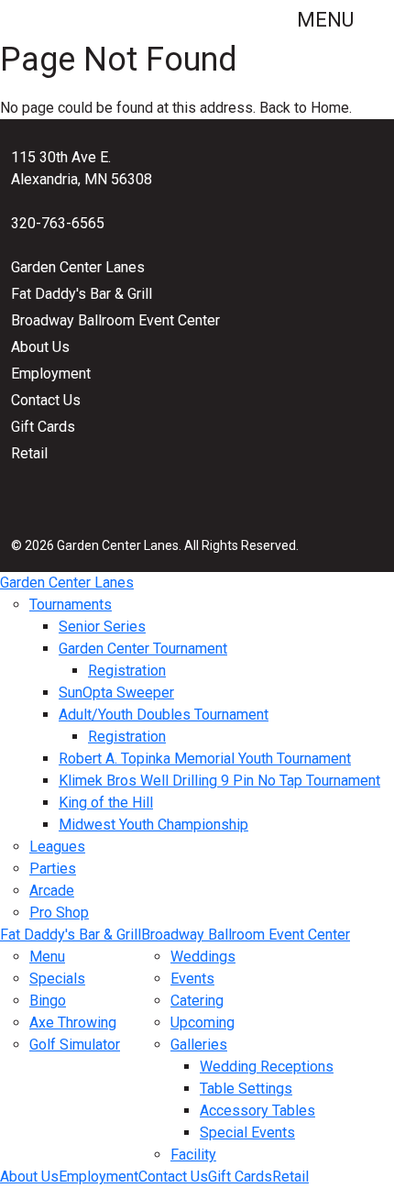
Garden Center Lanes (78, 267)
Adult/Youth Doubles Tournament (163, 714)
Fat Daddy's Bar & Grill (81, 293)
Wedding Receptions (267, 1066)
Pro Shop (59, 912)
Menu (327, 19)
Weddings (202, 956)
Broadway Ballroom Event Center (115, 320)
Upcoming (202, 1022)
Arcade (51, 890)
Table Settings (246, 1088)
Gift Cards (43, 426)
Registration (127, 670)
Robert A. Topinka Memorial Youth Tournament (205, 758)
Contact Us (46, 400)
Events (192, 978)
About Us (40, 347)
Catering (197, 1000)
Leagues (57, 846)
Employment (51, 373)
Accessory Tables (257, 1110)
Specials (57, 978)
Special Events (247, 1132)
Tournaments (70, 604)
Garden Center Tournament (143, 648)
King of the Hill (106, 802)
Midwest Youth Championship (153, 824)
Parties (52, 868)
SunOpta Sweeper (116, 692)
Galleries (198, 1044)
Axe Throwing (72, 1022)
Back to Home (304, 107)
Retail (29, 453)
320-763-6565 (57, 223)
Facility (193, 1154)
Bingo (47, 1000)
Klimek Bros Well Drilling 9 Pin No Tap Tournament (219, 780)
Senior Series (102, 626)
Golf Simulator (74, 1044)
